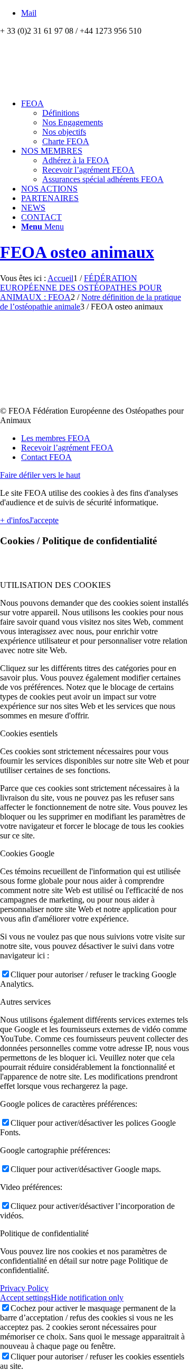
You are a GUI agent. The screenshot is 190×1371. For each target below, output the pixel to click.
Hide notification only (87, 1297)
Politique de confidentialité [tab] (44, 1233)
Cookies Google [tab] (27, 853)
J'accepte (44, 520)
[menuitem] (105, 122)
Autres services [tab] (25, 1001)
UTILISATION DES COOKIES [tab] (55, 585)
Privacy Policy (24, 1288)
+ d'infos (14, 520)
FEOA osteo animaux (77, 252)
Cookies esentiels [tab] (29, 733)
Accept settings (25, 1297)
